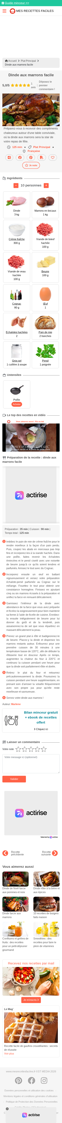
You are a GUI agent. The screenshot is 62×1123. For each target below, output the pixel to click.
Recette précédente (17, 853)
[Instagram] (44, 1080)
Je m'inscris (30, 1000)
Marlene (16, 704)
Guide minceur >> (17, 3)
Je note (33, 165)
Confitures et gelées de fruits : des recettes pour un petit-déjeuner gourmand (15, 944)
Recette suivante (46, 853)
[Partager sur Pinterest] (31, 157)
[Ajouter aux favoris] (52, 157)
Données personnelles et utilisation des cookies (29, 1090)
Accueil (12, 61)
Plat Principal (28, 61)
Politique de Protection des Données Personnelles (32, 1101)
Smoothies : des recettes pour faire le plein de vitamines (44, 942)
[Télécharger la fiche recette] (42, 157)
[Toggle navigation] (4, 11)
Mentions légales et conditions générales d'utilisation (30, 1096)
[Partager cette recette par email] (9, 157)
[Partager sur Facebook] (20, 157)
